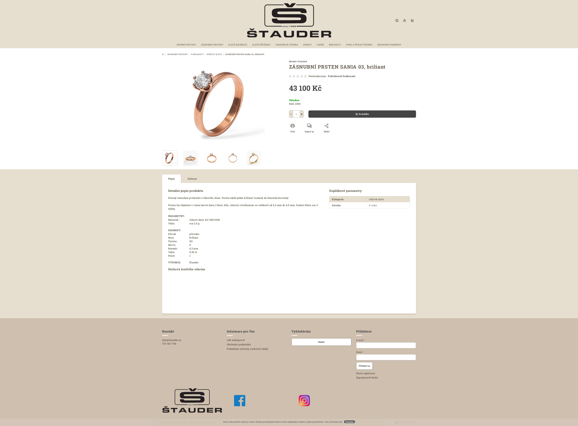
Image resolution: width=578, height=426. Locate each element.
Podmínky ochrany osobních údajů (247, 348)
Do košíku (364, 114)
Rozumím (349, 422)
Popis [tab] (171, 178)
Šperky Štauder (298, 61)
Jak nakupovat (236, 340)
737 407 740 (169, 343)
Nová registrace (365, 373)
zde (340, 422)
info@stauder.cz (171, 340)
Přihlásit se (364, 365)
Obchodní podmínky (239, 344)
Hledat (321, 341)
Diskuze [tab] (192, 178)
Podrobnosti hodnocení (341, 76)
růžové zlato (376, 199)
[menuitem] (186, 44)
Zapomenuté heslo (367, 377)
